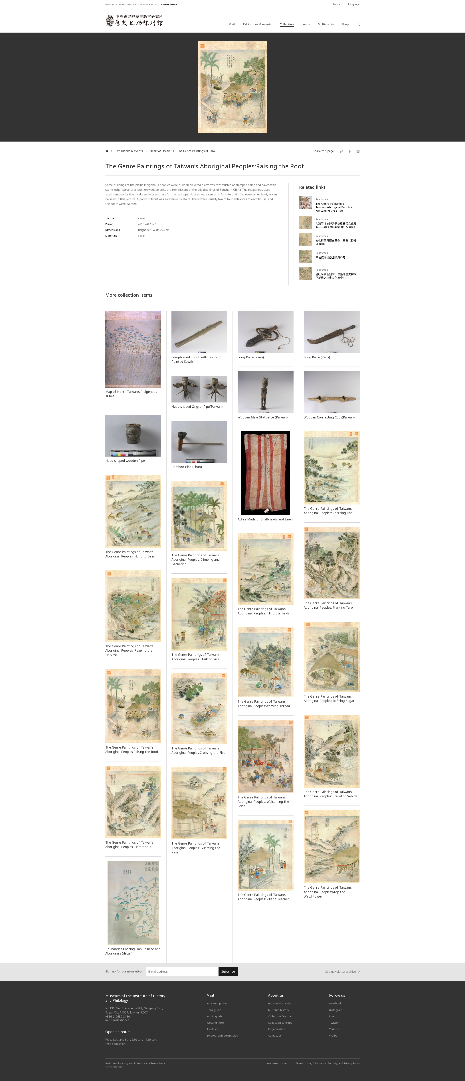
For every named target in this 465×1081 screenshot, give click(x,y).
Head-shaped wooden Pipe (125, 460)
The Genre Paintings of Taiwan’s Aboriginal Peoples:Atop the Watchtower (328, 891)
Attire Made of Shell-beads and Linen (265, 519)
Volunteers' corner (276, 1063)
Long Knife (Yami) (251, 357)
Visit (232, 24)
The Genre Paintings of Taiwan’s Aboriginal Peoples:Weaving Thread (264, 703)
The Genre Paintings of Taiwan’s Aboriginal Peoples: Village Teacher (263, 896)
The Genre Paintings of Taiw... (196, 151)
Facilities (212, 1029)
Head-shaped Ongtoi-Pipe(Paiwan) (197, 406)
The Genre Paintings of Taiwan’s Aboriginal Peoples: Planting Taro (328, 605)
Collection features (280, 1016)
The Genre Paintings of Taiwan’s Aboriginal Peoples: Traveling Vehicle (330, 794)
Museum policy (217, 1003)
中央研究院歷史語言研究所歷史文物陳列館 (134, 21)
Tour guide (214, 1010)
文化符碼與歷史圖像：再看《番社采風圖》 (336, 242)
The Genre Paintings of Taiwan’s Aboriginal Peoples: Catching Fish (328, 510)
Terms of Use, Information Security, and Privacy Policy (328, 1063)
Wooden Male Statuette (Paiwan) (263, 417)
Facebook (335, 1003)
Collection (287, 24)
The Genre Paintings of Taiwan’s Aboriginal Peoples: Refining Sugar (329, 698)
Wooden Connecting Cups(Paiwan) (329, 417)
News (336, 4)
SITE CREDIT (119, 1067)
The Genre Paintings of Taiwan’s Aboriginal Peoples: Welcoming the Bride (263, 801)
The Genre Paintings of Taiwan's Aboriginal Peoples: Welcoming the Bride (334, 207)
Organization (276, 1029)
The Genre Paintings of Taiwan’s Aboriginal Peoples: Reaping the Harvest (129, 650)
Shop (345, 24)
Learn (306, 24)
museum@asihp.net (117, 1020)
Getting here (215, 1022)
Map (108, 391)
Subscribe (228, 972)
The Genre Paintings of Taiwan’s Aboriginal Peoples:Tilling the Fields (264, 611)
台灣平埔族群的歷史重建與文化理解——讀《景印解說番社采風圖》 (336, 225)
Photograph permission (222, 1035)
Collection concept (280, 1022)
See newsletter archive (340, 971)
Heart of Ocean (160, 151)
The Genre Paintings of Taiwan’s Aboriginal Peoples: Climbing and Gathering (195, 559)
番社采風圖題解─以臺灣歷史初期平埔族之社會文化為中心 (336, 275)
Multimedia (326, 24)
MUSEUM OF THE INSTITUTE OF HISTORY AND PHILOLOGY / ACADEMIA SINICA (141, 5)
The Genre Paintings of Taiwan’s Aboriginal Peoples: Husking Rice (195, 656)
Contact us (275, 1035)
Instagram (335, 1010)
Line (332, 1016)
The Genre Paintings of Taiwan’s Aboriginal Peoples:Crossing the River (199, 750)
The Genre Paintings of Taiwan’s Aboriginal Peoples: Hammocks (129, 844)
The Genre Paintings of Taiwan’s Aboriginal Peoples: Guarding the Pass (195, 847)
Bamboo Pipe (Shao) (186, 467)
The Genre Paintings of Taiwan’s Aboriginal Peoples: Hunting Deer (130, 554)
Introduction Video (280, 1003)
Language (354, 4)
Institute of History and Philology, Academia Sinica (135, 1063)
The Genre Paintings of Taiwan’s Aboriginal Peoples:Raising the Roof (131, 749)
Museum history (278, 1010)
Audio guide (215, 1016)
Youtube (334, 1029)
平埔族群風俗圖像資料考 (330, 257)
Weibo (333, 1035)
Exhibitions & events (257, 24)
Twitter (334, 1022)
